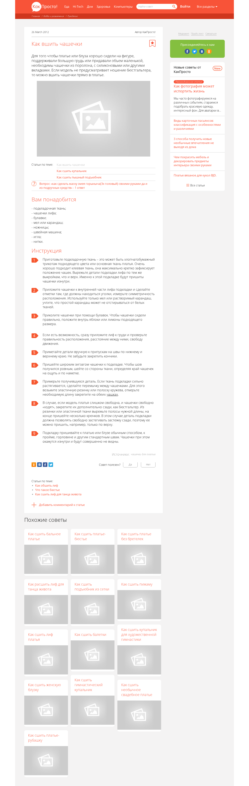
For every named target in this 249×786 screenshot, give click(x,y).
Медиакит (183, 33)
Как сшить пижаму (136, 584)
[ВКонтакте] (201, 51)
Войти (185, 6)
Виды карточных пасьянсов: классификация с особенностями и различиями (197, 125)
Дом (90, 7)
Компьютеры (123, 7)
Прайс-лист (197, 33)
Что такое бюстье (47, 490)
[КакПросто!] (44, 6)
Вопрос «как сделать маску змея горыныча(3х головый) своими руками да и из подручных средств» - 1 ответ (93, 186)
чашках (112, 394)
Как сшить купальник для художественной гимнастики (139, 634)
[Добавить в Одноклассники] (34, 464)
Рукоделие (72, 16)
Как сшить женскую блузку (44, 687)
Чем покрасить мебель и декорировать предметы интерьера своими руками (192, 161)
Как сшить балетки (90, 634)
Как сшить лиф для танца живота (58, 494)
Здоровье (103, 7)
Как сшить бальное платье (44, 536)
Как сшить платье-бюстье (90, 536)
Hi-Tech (78, 7)
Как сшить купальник (72, 171)
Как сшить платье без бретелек (136, 536)
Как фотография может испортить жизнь (194, 88)
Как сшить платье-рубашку (43, 738)
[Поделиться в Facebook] (45, 464)
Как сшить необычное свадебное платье (136, 689)
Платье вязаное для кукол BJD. (195, 175)
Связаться (211, 33)
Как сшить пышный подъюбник (79, 177)
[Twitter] (194, 51)
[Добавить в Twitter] (50, 464)
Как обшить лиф (46, 485)
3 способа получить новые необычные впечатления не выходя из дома (194, 143)
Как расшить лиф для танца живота (46, 587)
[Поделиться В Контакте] (39, 464)
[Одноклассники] (209, 51)
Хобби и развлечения (54, 16)
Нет (148, 464)
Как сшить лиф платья (40, 637)
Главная (36, 16)
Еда (66, 7)
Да (130, 464)
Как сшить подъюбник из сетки (92, 587)
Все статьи (197, 185)
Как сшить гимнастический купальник (89, 684)
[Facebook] (187, 51)
